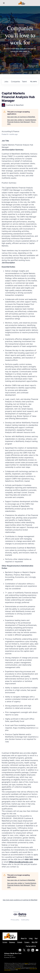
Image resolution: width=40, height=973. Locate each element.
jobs (6, 81)
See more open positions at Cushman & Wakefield (20, 900)
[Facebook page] (20, 950)
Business (12, 942)
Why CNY (34, 942)
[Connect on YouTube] (37, 950)
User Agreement (18, 968)
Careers (26, 942)
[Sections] (4, 3)
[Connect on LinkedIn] (33, 950)
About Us (24, 938)
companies (15, 81)
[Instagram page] (28, 950)
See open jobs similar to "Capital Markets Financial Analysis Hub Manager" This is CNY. (21, 122)
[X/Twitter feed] (24, 950)
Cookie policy (25, 920)
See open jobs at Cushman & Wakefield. (21, 117)
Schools (19, 942)
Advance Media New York (12, 953)
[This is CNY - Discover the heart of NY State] (22, 3)
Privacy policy (15, 920)
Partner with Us (31, 946)
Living (31, 938)
